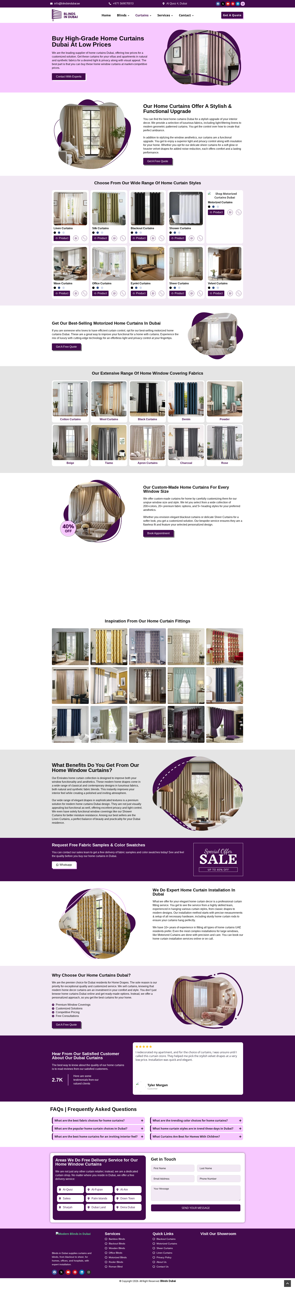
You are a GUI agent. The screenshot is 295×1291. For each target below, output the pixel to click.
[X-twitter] (223, 4)
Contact (185, 15)
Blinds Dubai (168, 1281)
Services (163, 15)
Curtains (142, 15)
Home (106, 15)
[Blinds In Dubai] (65, 15)
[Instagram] (243, 4)
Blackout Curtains (142, 228)
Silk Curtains (100, 228)
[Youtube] (228, 4)
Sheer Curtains (179, 283)
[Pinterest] (233, 4)
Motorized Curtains (220, 202)
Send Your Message (196, 1208)
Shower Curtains (180, 228)
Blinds (122, 15)
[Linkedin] (238, 4)
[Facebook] (218, 4)
